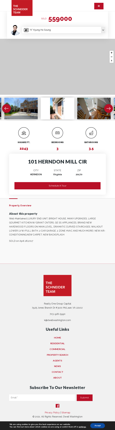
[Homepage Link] (22, 7)
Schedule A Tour (57, 185)
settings (82, 427)
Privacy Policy (52, 412)
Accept (98, 425)
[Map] (57, 67)
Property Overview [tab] (20, 205)
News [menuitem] (57, 366)
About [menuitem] (57, 377)
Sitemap (65, 412)
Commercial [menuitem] (57, 349)
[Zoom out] (112, 57)
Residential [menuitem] (57, 343)
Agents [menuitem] (57, 360)
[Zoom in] (112, 53)
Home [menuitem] (57, 337)
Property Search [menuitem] (57, 354)
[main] (57, 137)
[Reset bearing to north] (112, 61)
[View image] (21, 108)
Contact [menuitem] (57, 372)
